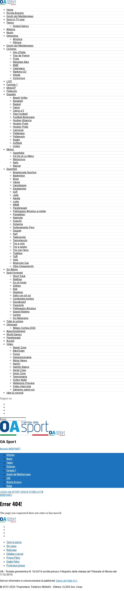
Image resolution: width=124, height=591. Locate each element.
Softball (17, 143)
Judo (16, 195)
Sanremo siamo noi (24, 389)
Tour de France (21, 55)
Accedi (10, 340)
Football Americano (24, 117)
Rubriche (18, 217)
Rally (15, 162)
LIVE (9, 81)
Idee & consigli (14, 392)
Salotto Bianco (21, 367)
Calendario (19, 68)
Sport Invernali (14, 272)
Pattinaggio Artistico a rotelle (29, 211)
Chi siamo (11, 546)
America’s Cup (21, 263)
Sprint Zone (19, 370)
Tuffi (15, 256)
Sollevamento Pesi (23, 227)
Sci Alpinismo (20, 318)
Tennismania (20, 376)
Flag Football (20, 113)
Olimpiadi (11, 324)
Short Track (19, 276)
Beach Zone (19, 347)
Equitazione (19, 188)
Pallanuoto (19, 136)
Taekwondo (19, 237)
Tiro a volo (19, 243)
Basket (17, 104)
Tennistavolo (20, 240)
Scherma (18, 224)
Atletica (10, 29)
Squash (17, 230)
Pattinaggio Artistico (24, 308)
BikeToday (19, 350)
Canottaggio (19, 185)
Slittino (17, 285)
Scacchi (17, 220)
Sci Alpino (12, 269)
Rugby (16, 139)
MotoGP (11, 87)
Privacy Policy (13, 558)
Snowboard (19, 302)
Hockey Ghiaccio (22, 120)
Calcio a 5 (18, 110)
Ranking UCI (19, 71)
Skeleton (18, 292)
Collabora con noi (14, 554)
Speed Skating (21, 311)
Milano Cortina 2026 (24, 328)
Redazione (11, 550)
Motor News (20, 360)
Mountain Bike (21, 62)
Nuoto (9, 32)
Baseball (18, 101)
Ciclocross (19, 78)
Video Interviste (22, 386)
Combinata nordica (23, 298)
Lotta (16, 201)
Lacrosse (18, 130)
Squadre (11, 94)
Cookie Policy (12, 562)
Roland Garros (21, 26)
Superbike (18, 152)
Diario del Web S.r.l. (67, 580)
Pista (16, 58)
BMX (15, 65)
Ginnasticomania (22, 357)
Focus (16, 354)
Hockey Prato (20, 126)
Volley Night (20, 379)
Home (9, 9)
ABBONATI (14, 448)
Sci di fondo (19, 282)
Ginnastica (12, 35)
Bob (15, 289)
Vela (15, 259)
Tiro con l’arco (21, 250)
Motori (10, 149)
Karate (16, 198)
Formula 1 (12, 84)
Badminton (19, 175)
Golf (15, 191)
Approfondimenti (15, 331)
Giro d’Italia (19, 52)
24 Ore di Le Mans (23, 156)
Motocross (19, 159)
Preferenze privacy (15, 565)
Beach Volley (20, 97)
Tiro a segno (20, 246)
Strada (16, 74)
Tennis (10, 22)
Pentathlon (19, 214)
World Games (14, 334)
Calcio (16, 107)
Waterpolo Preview (24, 383)
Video (9, 344)
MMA (16, 204)
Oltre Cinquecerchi (23, 266)
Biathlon (17, 279)
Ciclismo (11, 48)
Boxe (16, 178)
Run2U (16, 363)
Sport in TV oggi (15, 19)
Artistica (17, 39)
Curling (17, 314)
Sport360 (11, 169)
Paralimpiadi (20, 208)
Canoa (16, 182)
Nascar (17, 165)
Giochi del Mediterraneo (19, 16)
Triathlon (17, 253)
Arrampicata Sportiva (24, 172)
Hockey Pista (20, 123)
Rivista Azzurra (15, 13)
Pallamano (19, 133)
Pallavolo (11, 91)
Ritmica (17, 42)
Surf (15, 233)
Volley (16, 146)
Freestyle (18, 305)
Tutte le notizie (14, 321)
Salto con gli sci (22, 295)
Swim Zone (19, 373)
